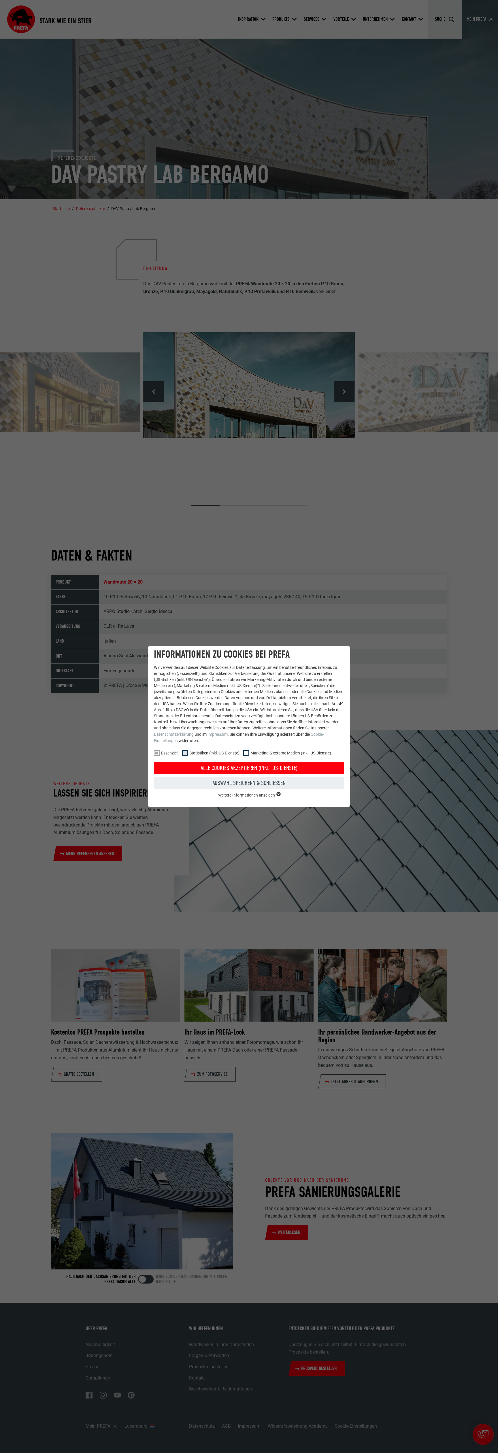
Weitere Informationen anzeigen (247, 795)
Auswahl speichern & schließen (249, 783)
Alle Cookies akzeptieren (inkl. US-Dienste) (249, 768)
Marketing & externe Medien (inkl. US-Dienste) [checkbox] (290, 753)
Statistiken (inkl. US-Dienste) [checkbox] (214, 753)
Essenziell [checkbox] (169, 753)
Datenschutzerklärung (174, 734)
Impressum (217, 734)
